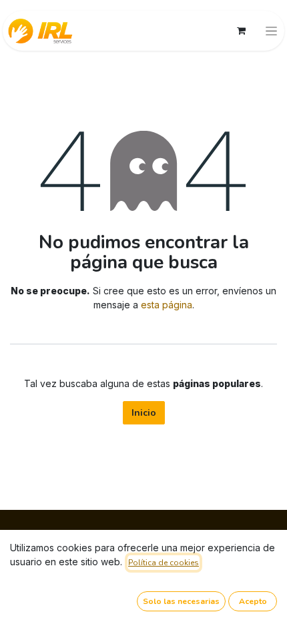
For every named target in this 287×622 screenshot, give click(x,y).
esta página (166, 304)
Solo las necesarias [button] (181, 601)
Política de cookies (163, 562)
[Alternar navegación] (271, 30)
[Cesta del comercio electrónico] (241, 31)
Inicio (143, 412)
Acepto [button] (253, 601)
